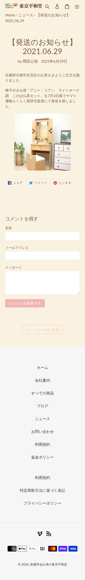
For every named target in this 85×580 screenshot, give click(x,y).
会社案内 (42, 380)
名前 (8, 228)
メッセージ (13, 267)
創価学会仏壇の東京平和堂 (48, 564)
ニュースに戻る (46, 330)
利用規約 (42, 444)
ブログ (42, 406)
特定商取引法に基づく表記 (42, 490)
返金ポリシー (42, 457)
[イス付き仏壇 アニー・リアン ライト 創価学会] (42, 142)
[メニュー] (77, 6)
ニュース (25, 15)
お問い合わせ (42, 431)
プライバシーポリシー (42, 503)
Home (10, 15)
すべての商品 (42, 393)
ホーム (42, 367)
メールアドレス (16, 248)
